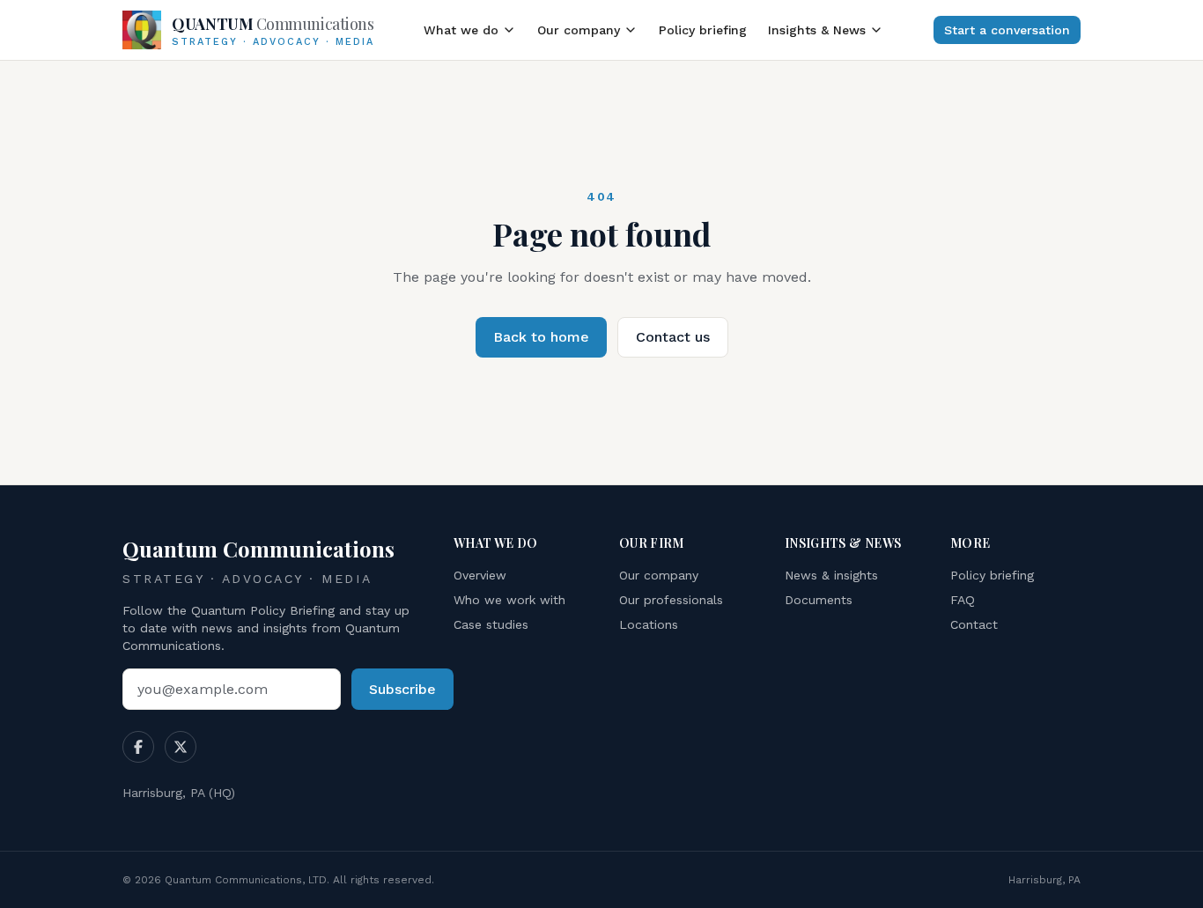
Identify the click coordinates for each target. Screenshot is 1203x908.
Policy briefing (703, 30)
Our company (578, 30)
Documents (818, 600)
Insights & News (817, 30)
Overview (480, 575)
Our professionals (671, 600)
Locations (648, 624)
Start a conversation (1007, 30)
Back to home (541, 337)
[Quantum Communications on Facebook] (138, 747)
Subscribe (402, 689)
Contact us (673, 337)
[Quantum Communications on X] (180, 747)
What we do (461, 30)
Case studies (491, 624)
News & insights (831, 575)
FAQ (962, 600)
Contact (974, 624)
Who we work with (509, 600)
